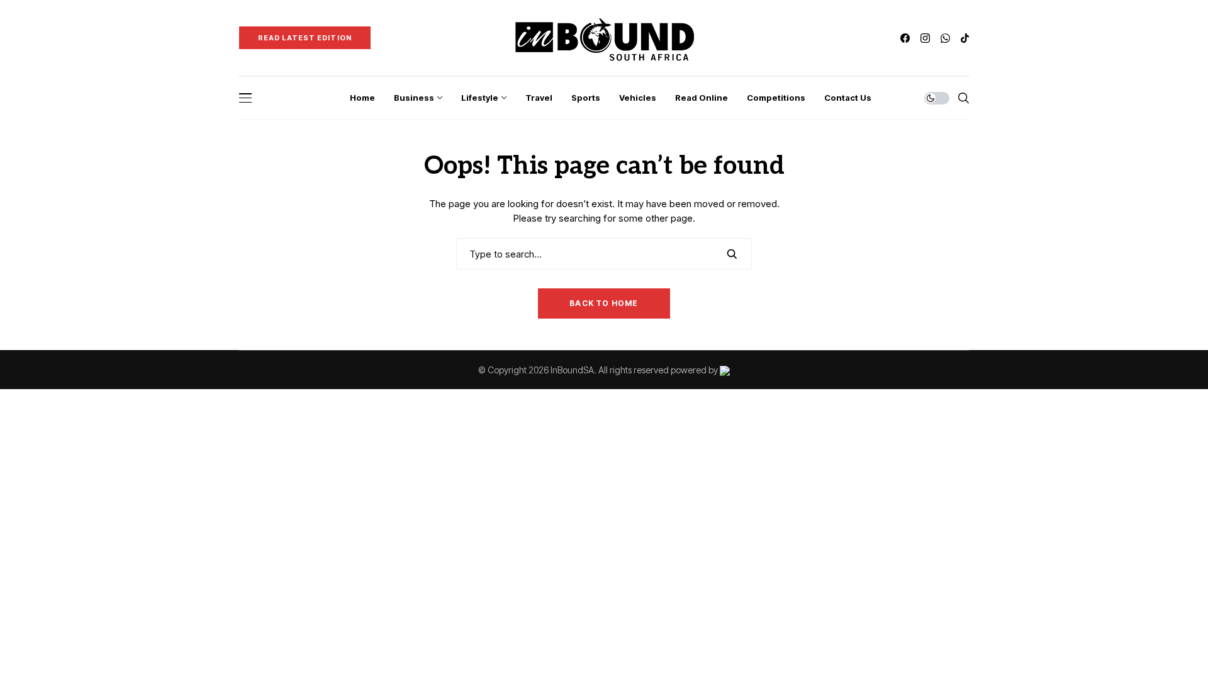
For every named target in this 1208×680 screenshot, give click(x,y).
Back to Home (603, 303)
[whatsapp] (945, 38)
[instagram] (925, 38)
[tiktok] (965, 38)
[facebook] (905, 38)
